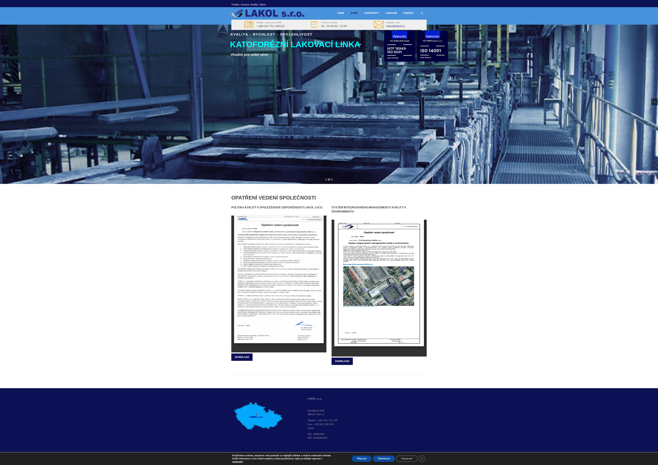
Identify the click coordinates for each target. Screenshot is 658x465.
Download (242, 357)
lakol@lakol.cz (395, 26)
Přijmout (361, 458)
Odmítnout (384, 458)
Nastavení (406, 458)
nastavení (237, 461)
